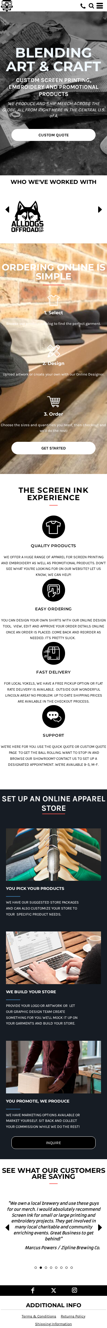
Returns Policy (73, 1316)
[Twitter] (53, 1290)
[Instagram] (74, 1290)
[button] (91, 6)
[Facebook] (32, 1290)
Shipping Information (53, 1324)
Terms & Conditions (39, 1316)
